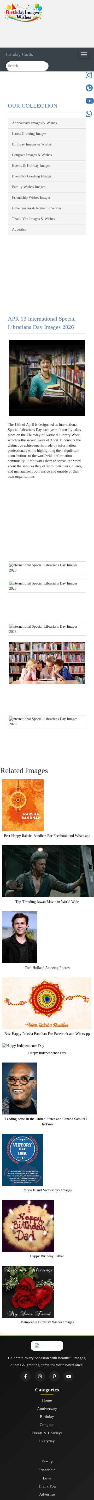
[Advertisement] (47, 34)
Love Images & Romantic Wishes (36, 208)
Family (47, 1462)
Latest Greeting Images (29, 134)
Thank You (47, 1486)
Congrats (47, 1425)
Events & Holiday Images (31, 166)
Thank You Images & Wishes (33, 219)
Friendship (47, 1470)
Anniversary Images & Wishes (34, 123)
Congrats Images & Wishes (32, 155)
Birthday (47, 1417)
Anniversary (47, 1408)
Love (47, 1478)
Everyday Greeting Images (31, 176)
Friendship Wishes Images (31, 198)
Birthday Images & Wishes (31, 144)
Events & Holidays (47, 1433)
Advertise (19, 229)
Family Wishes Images (28, 187)
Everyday (47, 1441)
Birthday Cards (18, 54)
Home (47, 1400)
